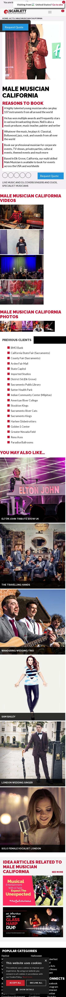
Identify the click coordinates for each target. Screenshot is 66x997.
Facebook (52, 983)
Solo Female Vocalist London (21, 848)
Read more (27, 977)
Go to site (57, 4)
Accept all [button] (15, 983)
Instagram (52, 986)
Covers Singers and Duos (41, 182)
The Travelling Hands (16, 585)
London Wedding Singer (17, 783)
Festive (5, 955)
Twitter (51, 993)
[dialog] (26, 975)
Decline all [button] (36, 983)
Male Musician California (29, 18)
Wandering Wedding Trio (18, 651)
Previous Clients (16, 340)
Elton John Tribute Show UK (20, 519)
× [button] (46, 961)
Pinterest (52, 990)
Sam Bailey (8, 717)
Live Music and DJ (13, 182)
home (5, 18)
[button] (5, 175)
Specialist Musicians (15, 185)
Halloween (36, 955)
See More (57, 872)
